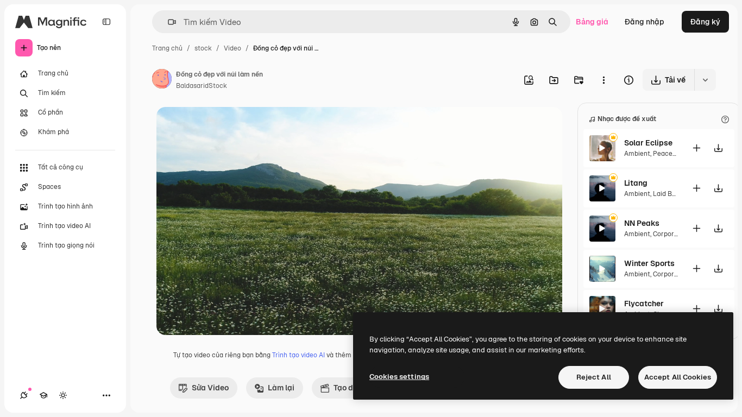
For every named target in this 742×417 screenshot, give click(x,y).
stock (203, 48)
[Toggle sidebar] (106, 21)
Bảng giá (592, 22)
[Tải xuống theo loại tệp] (705, 80)
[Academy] (43, 395)
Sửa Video (210, 388)
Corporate (668, 234)
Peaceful (667, 153)
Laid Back (668, 193)
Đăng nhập (644, 22)
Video (232, 48)
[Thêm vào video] (697, 148)
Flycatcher (644, 303)
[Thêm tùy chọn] (603, 80)
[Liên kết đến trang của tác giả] (162, 80)
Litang (635, 183)
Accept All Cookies (677, 377)
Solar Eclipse (648, 143)
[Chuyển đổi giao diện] (63, 395)
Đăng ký (705, 22)
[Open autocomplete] (168, 22)
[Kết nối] (24, 395)
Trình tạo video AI (298, 355)
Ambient (637, 153)
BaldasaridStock (201, 85)
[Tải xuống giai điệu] (718, 148)
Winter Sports (649, 263)
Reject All (593, 377)
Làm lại (281, 388)
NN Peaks (641, 223)
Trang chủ (167, 48)
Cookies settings (399, 376)
